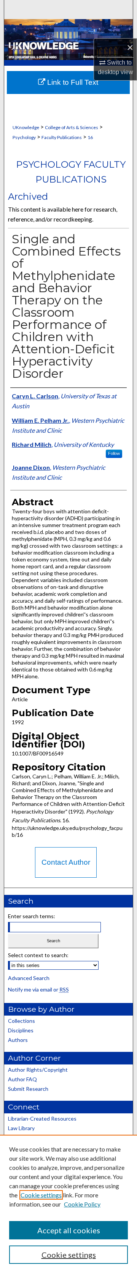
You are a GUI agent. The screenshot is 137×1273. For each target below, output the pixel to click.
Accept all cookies (68, 1230)
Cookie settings (41, 1195)
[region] (68, 1204)
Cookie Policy (82, 1204)
